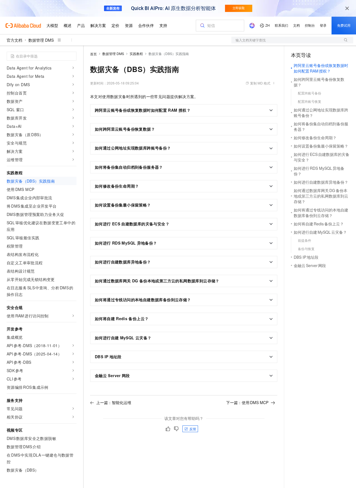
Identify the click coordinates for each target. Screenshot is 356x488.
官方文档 (14, 40)
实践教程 (136, 53)
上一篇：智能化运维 (113, 402)
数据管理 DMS (41, 40)
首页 (93, 53)
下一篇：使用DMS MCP (247, 402)
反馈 (192, 428)
